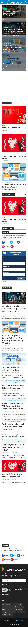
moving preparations (7, 612)
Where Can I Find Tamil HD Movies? (11, 129)
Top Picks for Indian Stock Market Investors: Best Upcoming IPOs (13, 426)
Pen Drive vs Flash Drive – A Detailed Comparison (14, 386)
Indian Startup (7, 27)
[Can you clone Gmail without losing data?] (14, 62)
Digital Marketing (8, 43)
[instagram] (14, 624)
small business (20, 612)
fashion (21, 607)
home (15, 609)
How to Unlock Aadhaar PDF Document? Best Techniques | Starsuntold (12, 406)
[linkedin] (19, 624)
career (19, 604)
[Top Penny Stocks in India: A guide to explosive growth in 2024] (14, 441)
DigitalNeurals (20, 620)
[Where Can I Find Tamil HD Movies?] (14, 114)
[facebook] (10, 624)
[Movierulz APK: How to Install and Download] (14, 143)
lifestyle (20, 609)
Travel (5, 9)
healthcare (9, 609)
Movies (3, 125)
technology (4, 614)
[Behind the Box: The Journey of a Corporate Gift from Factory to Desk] (14, 298)
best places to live (6, 604)
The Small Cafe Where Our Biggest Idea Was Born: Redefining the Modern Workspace (11, 14)
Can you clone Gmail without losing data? (12, 65)
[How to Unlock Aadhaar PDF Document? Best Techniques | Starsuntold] (14, 399)
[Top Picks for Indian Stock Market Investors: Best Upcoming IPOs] (14, 420)
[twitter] (12, 624)
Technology (6, 61)
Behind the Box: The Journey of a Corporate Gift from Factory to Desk (13, 31)
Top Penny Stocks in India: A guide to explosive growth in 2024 (14, 447)
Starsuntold (16, 622)
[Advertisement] (14, 86)
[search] (25, 580)
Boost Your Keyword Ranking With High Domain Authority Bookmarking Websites (12, 47)
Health (3, 609)
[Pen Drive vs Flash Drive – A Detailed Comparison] (14, 381)
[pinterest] (16, 624)
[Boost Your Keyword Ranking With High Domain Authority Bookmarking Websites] (14, 171)
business (14, 604)
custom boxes (5, 607)
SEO (15, 612)
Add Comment (16, 19)
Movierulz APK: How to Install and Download (14, 157)
